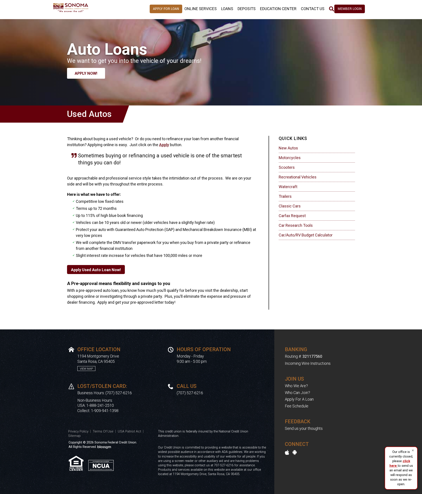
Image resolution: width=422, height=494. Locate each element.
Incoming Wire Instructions (308, 363)
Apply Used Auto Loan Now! (96, 269)
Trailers (285, 196)
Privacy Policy (78, 431)
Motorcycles (290, 157)
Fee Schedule (296, 406)
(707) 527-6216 (119, 392)
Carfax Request (292, 215)
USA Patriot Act (129, 431)
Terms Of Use (103, 431)
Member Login (350, 9)
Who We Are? (296, 385)
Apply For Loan (166, 9)
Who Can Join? (297, 392)
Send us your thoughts (304, 428)
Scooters (287, 167)
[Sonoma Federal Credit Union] (81, 7)
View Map (86, 368)
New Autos (288, 148)
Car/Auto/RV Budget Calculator (306, 235)
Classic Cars (290, 206)
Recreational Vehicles (297, 177)
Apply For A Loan (299, 399)
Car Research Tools (296, 225)
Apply (164, 144)
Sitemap (74, 436)
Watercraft (288, 186)
